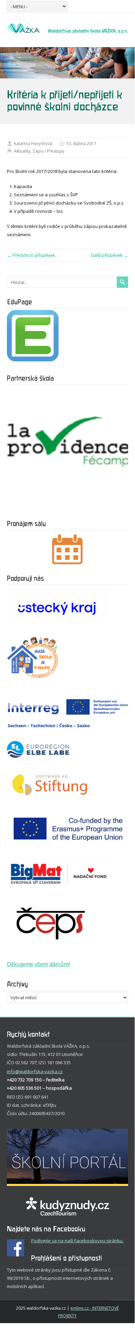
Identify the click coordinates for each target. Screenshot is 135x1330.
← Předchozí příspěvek (31, 255)
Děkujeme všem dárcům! (38, 964)
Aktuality (22, 151)
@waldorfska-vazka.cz (39, 1071)
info (11, 1071)
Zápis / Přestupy (48, 151)
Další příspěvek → (109, 255)
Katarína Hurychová (33, 143)
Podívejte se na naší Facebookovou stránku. (77, 1241)
